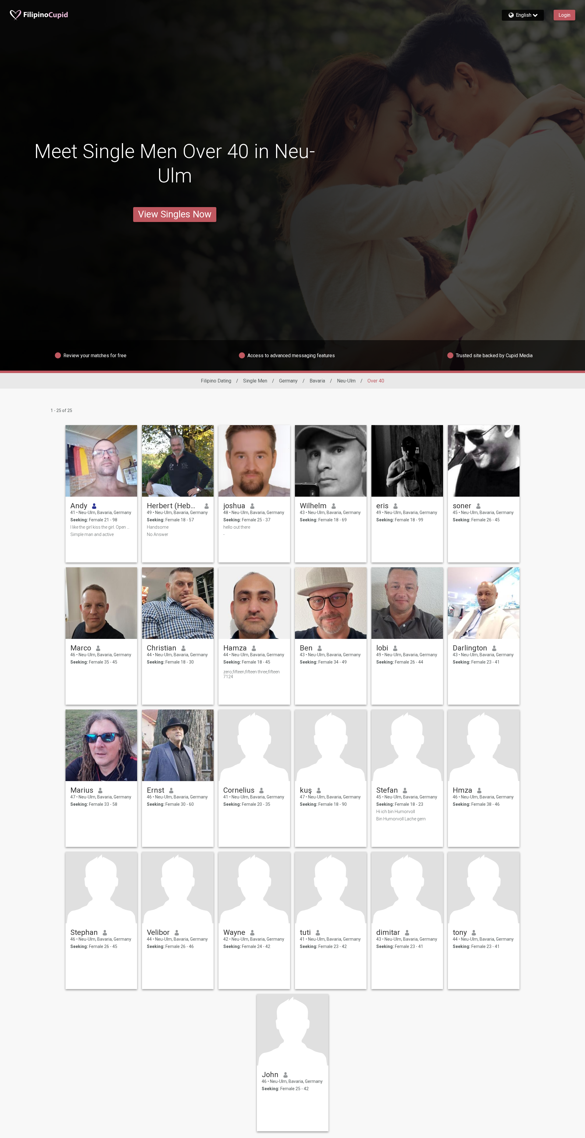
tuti (305, 932)
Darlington (470, 648)
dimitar (388, 932)
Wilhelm (313, 506)
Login (564, 15)
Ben (306, 648)
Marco (80, 648)
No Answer (157, 534)
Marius (81, 790)
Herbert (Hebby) (173, 506)
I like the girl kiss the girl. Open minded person (101, 527)
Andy (78, 506)
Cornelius (238, 790)
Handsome (157, 527)
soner (462, 506)
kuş (306, 790)
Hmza (462, 790)
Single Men (255, 381)
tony (460, 932)
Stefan (387, 790)
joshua (234, 506)
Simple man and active (92, 534)
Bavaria (317, 381)
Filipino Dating (216, 381)
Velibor (158, 932)
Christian (161, 648)
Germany (288, 381)
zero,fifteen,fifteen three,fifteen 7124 (251, 674)
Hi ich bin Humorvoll (395, 811)
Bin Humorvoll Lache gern (401, 818)
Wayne (234, 932)
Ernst (155, 790)
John (270, 1074)
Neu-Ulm (346, 381)
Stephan (84, 932)
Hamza (235, 648)
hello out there (236, 527)
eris (382, 506)
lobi (382, 648)
